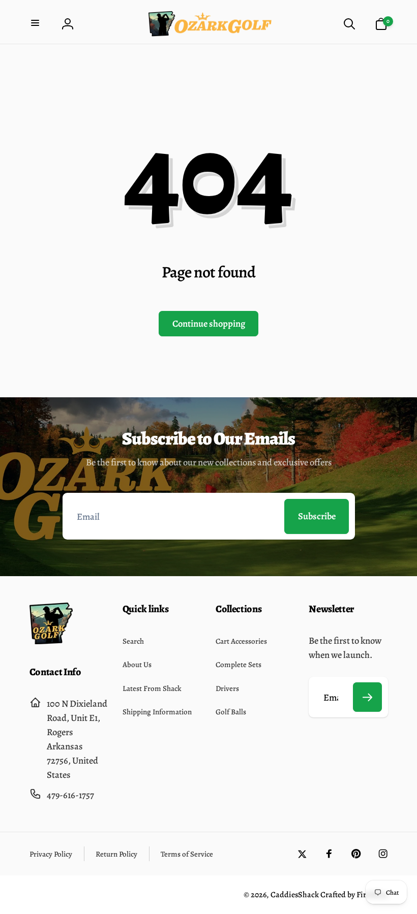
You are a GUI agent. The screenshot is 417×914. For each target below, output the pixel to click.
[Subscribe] (367, 697)
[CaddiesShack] (51, 641)
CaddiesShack (295, 894)
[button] (36, 24)
